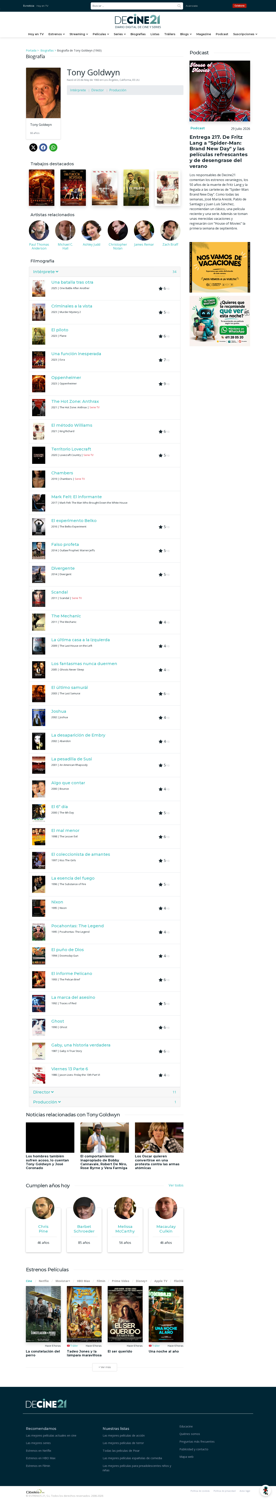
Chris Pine (43, 1229)
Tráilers (169, 34)
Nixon (57, 902)
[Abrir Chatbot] (265, 1490)
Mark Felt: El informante (76, 496)
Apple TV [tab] (160, 1281)
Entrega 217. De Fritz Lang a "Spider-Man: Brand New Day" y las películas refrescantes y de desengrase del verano (219, 151)
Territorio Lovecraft (71, 449)
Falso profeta (65, 544)
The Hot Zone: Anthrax (75, 401)
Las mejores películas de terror (123, 1443)
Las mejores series (38, 1443)
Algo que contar (68, 782)
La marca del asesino (73, 997)
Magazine (203, 34)
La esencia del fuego (73, 878)
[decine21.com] (46, 1402)
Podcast (222, 34)
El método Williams (71, 425)
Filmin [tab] (101, 1281)
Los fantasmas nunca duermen (84, 663)
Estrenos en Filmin (38, 1466)
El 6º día (59, 806)
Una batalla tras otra (72, 282)
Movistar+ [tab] (63, 1281)
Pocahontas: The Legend (77, 925)
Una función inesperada (76, 353)
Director (97, 90)
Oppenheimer (66, 377)
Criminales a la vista (71, 306)
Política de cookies (200, 1490)
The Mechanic (66, 616)
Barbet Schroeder (84, 1229)
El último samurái (69, 687)
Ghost (57, 1021)
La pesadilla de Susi (71, 759)
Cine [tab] (29, 1281)
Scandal (59, 592)
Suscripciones (243, 34)
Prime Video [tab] (120, 1281)
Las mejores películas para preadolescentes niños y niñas (137, 1468)
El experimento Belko (74, 520)
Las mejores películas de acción (124, 1435)
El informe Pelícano (71, 973)
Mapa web (186, 1457)
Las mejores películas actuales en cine (51, 1435)
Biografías (138, 34)
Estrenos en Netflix (38, 1451)
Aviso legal (245, 1490)
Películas (99, 34)
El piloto (59, 329)
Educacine (186, 1426)
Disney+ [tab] (141, 1281)
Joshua (58, 711)
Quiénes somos (189, 1434)
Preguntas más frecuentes (197, 1441)
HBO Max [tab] (83, 1281)
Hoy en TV (42, 5)
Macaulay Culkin (166, 1229)
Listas (155, 34)
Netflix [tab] (44, 1281)
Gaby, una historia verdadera (81, 1045)
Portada (31, 50)
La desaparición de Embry (78, 735)
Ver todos (176, 1185)
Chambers (62, 473)
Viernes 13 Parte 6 (69, 1068)
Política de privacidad (225, 1490)
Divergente (63, 568)
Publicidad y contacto (193, 1449)
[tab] (104, 272)
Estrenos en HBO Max (41, 1458)
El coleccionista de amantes (80, 854)
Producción (117, 90)
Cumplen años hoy (48, 1185)
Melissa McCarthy (125, 1229)
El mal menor (65, 830)
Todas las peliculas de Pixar (121, 1451)
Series (118, 34)
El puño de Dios (67, 949)
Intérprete (78, 90)
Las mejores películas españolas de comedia (132, 1458)
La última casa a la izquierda (80, 639)
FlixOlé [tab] (178, 1281)
